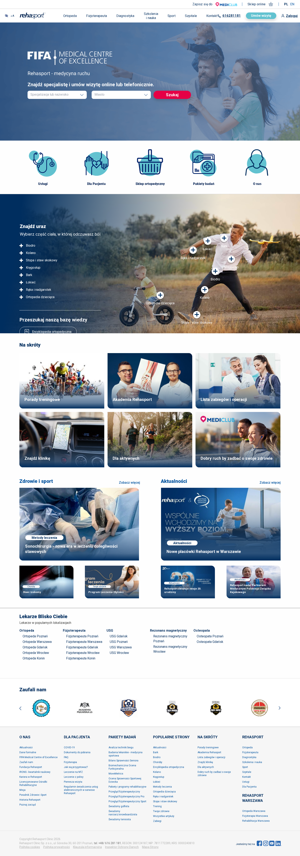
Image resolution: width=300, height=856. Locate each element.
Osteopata (201, 630)
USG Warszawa (121, 647)
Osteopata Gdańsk (210, 642)
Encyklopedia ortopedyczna (51, 332)
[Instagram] (265, 843)
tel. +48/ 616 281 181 (107, 843)
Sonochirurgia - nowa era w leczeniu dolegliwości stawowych (71, 549)
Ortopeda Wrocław (36, 653)
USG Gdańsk (119, 636)
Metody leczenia (44, 538)
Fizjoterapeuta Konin (80, 658)
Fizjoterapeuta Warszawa (84, 642)
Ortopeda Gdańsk (35, 647)
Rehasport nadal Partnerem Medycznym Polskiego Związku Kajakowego (250, 589)
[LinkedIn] (279, 843)
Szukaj (172, 94)
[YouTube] (271, 843)
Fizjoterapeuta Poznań (82, 636)
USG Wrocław (119, 653)
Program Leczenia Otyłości (106, 592)
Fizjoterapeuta (74, 630)
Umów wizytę (261, 16)
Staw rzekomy (32, 592)
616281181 (231, 16)
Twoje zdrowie (99, 586)
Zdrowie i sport (36, 481)
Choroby (31, 586)
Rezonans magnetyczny (168, 630)
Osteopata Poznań (210, 636)
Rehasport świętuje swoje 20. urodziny (182, 590)
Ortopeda (26, 630)
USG (110, 630)
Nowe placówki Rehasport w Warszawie (204, 551)
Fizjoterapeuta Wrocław (83, 653)
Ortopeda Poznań (35, 636)
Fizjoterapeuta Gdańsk (82, 647)
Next (280, 708)
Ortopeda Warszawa (37, 642)
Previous (20, 708)
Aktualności (174, 481)
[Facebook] (259, 843)
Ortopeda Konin (34, 658)
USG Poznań (119, 642)
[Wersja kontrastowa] (6, 15)
